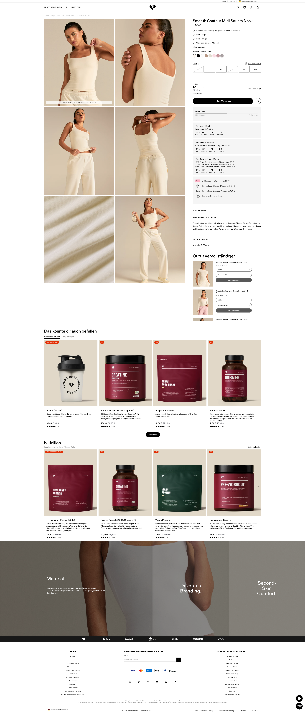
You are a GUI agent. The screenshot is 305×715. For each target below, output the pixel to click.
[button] (248, 1)
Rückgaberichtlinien (73, 663)
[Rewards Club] (299, 706)
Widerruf (254, 711)
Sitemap (243, 711)
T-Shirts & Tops (59, 16)
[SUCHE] (238, 7)
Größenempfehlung (72, 677)
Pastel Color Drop (232, 674)
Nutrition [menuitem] (76, 7)
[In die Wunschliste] (258, 101)
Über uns (232, 691)
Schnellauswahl (233, 280)
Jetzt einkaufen (254, 447)
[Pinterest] (166, 682)
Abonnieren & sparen (232, 684)
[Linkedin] (175, 682)
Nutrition (232, 660)
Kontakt (72, 656)
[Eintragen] (178, 660)
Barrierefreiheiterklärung (73, 691)
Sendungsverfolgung (73, 670)
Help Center (73, 674)
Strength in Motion (232, 663)
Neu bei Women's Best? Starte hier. (72, 695)
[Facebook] (148, 682)
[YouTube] (157, 682)
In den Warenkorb (222, 101)
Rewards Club (232, 681)
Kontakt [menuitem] (232, 1)
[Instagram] (130, 682)
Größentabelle (254, 64)
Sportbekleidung (49, 16)
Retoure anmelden (73, 667)
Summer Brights (232, 667)
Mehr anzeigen (199, 47)
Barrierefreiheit (73, 688)
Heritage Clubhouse (232, 670)
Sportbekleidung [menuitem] (53, 7)
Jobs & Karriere (232, 688)
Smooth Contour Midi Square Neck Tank (78, 16)
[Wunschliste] (244, 7)
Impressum (72, 684)
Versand (73, 660)
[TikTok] (139, 682)
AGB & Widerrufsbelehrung (204, 711)
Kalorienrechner (73, 681)
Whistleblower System (232, 695)
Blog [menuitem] (224, 1)
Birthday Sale (232, 677)
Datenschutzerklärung (226, 711)
